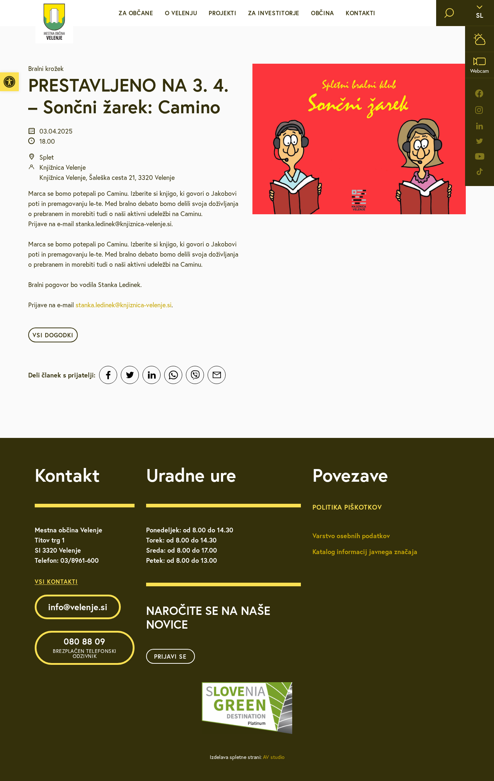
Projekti (222, 13)
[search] (449, 13)
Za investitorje (274, 13)
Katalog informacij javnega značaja (364, 551)
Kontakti (360, 13)
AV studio (274, 757)
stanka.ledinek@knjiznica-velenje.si (123, 305)
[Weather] (479, 39)
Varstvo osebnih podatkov (351, 535)
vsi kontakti (56, 581)
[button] (9, 81)
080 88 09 (84, 647)
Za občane (136, 13)
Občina (322, 13)
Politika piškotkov (347, 507)
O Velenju (181, 13)
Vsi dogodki (53, 335)
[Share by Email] (217, 375)
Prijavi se (170, 656)
